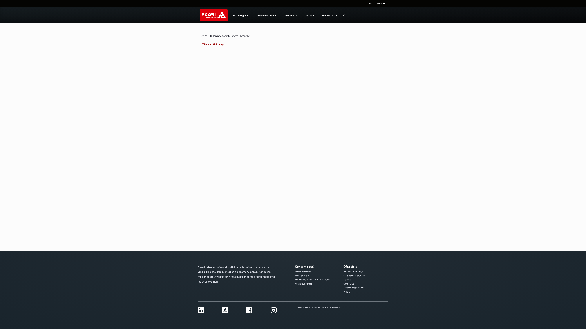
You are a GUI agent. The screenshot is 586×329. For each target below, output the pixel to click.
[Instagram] (281, 310)
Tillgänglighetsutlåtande (304, 307)
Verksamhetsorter (265, 15)
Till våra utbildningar (214, 44)
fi (365, 3)
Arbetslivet (290, 15)
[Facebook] (256, 310)
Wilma (346, 291)
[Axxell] (213, 15)
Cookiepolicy (336, 307)
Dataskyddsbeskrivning (322, 307)
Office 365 (348, 283)
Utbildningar (239, 15)
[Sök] (344, 15)
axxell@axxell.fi (302, 275)
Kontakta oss (329, 15)
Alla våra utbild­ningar (353, 271)
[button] (380, 4)
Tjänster (347, 279)
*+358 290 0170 (303, 271)
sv (370, 3)
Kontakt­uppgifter (303, 283)
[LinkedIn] (208, 310)
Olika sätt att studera (354, 275)
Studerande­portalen (353, 287)
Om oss (309, 15)
